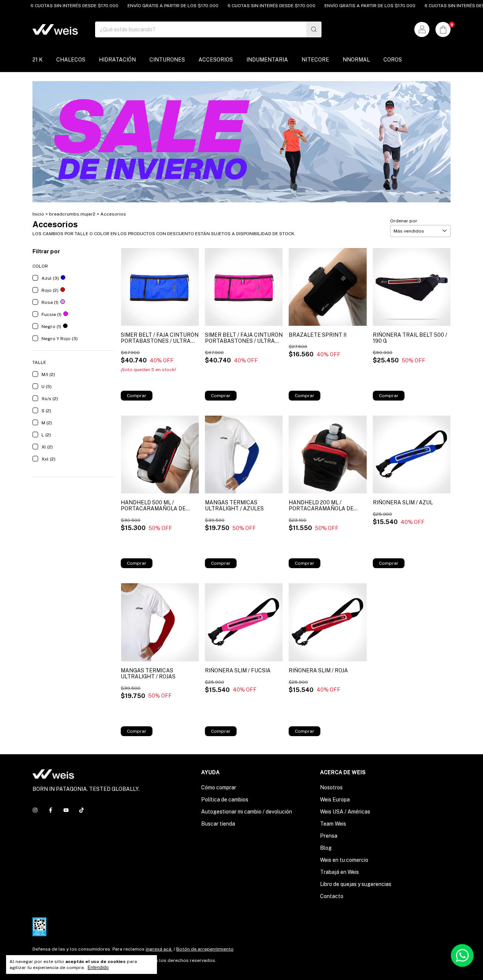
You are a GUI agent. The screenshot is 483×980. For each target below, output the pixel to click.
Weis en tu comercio (344, 860)
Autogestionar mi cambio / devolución (246, 812)
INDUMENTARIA (267, 60)
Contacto (331, 896)
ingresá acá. (159, 949)
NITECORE (315, 60)
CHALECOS (70, 60)
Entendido (98, 967)
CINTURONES (167, 60)
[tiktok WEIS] (81, 810)
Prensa (328, 836)
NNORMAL (356, 60)
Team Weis (333, 824)
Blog (326, 848)
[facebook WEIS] (50, 810)
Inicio (38, 214)
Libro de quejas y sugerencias (355, 884)
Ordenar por (403, 220)
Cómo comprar (218, 787)
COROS (392, 60)
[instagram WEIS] (35, 810)
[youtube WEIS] (66, 810)
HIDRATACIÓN (117, 60)
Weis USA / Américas (345, 812)
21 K (37, 60)
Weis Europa (335, 800)
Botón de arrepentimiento (205, 949)
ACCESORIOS (215, 60)
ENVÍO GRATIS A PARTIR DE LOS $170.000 (155, 5)
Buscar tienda (218, 824)
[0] (443, 29)
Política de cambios (224, 800)
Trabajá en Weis (339, 872)
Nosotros (331, 787)
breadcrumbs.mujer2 (72, 214)
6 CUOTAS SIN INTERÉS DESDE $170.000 (57, 5)
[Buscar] (313, 29)
